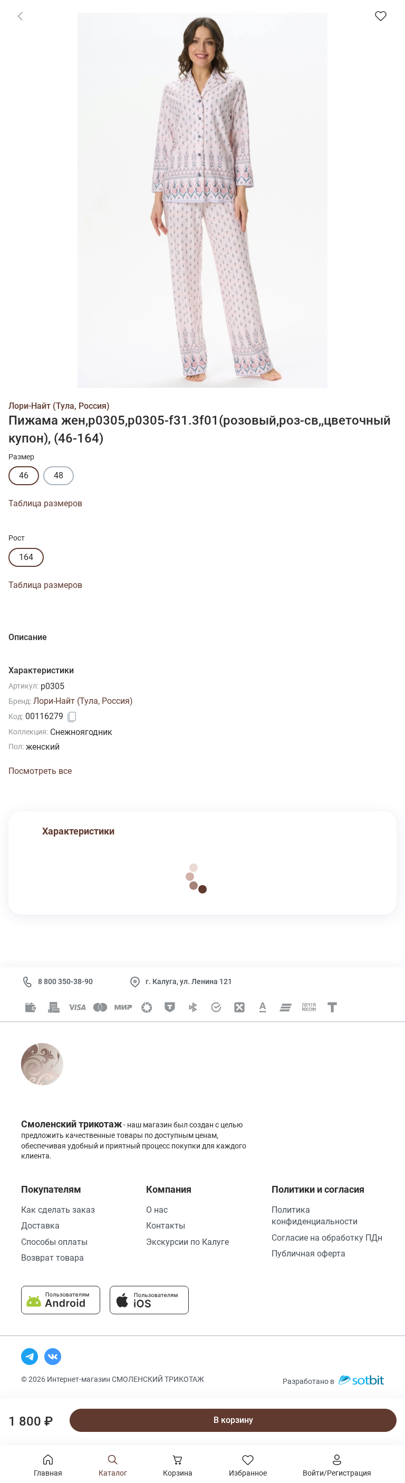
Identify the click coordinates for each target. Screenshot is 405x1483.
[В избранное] (380, 15)
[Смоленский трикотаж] (54, 1076)
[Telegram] (29, 1356)
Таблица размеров (45, 503)
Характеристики (78, 831)
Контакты (165, 1226)
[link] (20, 15)
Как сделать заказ (58, 1210)
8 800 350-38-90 (65, 981)
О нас (157, 1210)
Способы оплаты (54, 1242)
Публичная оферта (308, 1254)
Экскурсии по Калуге (187, 1242)
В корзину (233, 1420)
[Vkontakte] (52, 1356)
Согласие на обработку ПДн (327, 1238)
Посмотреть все (40, 771)
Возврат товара (52, 1258)
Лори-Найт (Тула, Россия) (59, 406)
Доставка (40, 1226)
